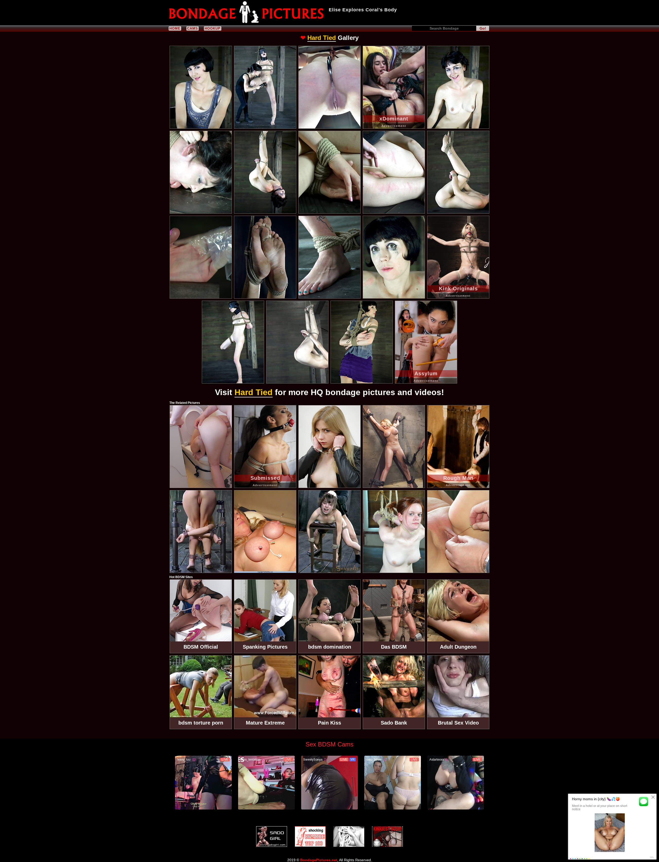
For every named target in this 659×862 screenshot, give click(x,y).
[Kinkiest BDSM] (387, 836)
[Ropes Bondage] (348, 836)
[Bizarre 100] (310, 836)
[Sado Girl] (271, 836)
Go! (483, 28)
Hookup (213, 28)
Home (174, 28)
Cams (192, 28)
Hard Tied (321, 37)
